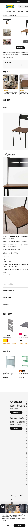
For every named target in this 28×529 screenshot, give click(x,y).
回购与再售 (26, 482)
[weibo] (11, 499)
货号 (4, 57)
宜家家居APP (27, 413)
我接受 (19, 525)
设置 (8, 525)
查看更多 (16, 408)
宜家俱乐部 (26, 443)
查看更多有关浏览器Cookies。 (13, 515)
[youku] (11, 503)
